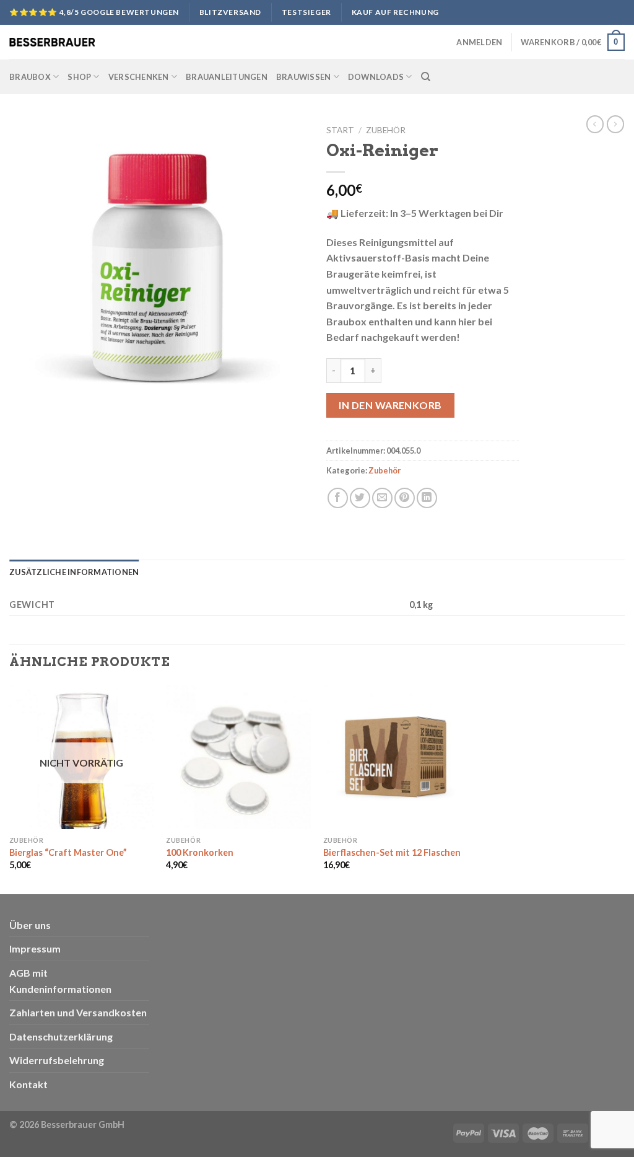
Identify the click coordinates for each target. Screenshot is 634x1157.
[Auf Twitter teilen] (360, 498)
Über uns (30, 925)
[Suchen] (425, 77)
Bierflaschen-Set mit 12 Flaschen (392, 852)
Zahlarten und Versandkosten (78, 1012)
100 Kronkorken (199, 852)
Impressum (35, 948)
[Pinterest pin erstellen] (404, 498)
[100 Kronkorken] (238, 757)
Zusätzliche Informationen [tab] (74, 572)
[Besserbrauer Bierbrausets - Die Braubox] (52, 42)
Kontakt (28, 1084)
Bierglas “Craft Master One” (68, 852)
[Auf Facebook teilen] (338, 498)
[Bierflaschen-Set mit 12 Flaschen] (395, 757)
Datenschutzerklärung (61, 1036)
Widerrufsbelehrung (56, 1060)
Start (340, 130)
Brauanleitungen (226, 77)
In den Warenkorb (390, 405)
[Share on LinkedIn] (427, 498)
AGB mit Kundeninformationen (60, 981)
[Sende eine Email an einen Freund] (382, 498)
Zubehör (386, 130)
